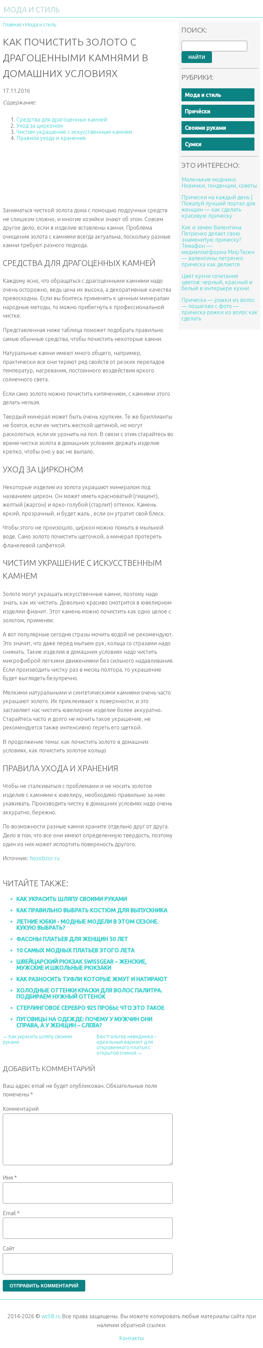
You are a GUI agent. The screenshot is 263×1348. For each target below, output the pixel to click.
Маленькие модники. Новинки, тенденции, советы (219, 182)
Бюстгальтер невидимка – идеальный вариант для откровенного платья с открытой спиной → (126, 1045)
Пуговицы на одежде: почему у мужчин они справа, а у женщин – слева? (84, 1022)
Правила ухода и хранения (51, 138)
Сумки (193, 144)
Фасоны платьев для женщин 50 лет (72, 939)
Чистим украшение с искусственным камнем (74, 132)
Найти (196, 57)
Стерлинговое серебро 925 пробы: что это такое (90, 1008)
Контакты (131, 1338)
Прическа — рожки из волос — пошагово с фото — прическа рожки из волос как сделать (219, 309)
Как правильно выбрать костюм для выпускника (91, 910)
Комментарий (21, 1109)
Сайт (9, 1248)
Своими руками (205, 128)
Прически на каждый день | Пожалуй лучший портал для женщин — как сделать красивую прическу (218, 206)
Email (11, 1213)
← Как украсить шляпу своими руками (37, 1039)
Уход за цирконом (39, 126)
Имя (10, 1177)
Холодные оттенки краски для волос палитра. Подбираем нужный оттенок (89, 993)
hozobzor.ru (45, 858)
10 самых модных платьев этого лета (75, 950)
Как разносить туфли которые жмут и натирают (91, 979)
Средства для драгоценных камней (61, 119)
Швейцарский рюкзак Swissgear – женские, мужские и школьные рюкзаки (81, 964)
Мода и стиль (203, 95)
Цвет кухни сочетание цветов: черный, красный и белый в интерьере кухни (216, 282)
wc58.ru (51, 1316)
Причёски (197, 111)
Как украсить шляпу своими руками (71, 899)
